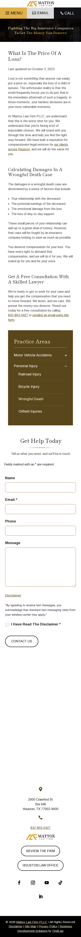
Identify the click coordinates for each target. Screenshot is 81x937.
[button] (13, 12)
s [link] (33, 315)
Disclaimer (13, 595)
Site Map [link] (30, 926)
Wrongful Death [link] (30, 399)
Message (12, 543)
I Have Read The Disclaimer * (36, 624)
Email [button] (43, 13)
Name (10, 478)
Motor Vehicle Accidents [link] (33, 355)
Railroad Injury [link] (29, 374)
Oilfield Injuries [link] (30, 411)
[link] (40, 3)
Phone (10, 521)
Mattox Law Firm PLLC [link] (31, 922)
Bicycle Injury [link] (28, 387)
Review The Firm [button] (40, 851)
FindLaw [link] (58, 930)
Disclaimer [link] (15, 926)
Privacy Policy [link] (48, 926)
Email (11, 500)
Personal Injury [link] (26, 366)
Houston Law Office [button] (40, 865)
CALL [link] (69, 13)
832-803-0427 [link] (18, 315)
